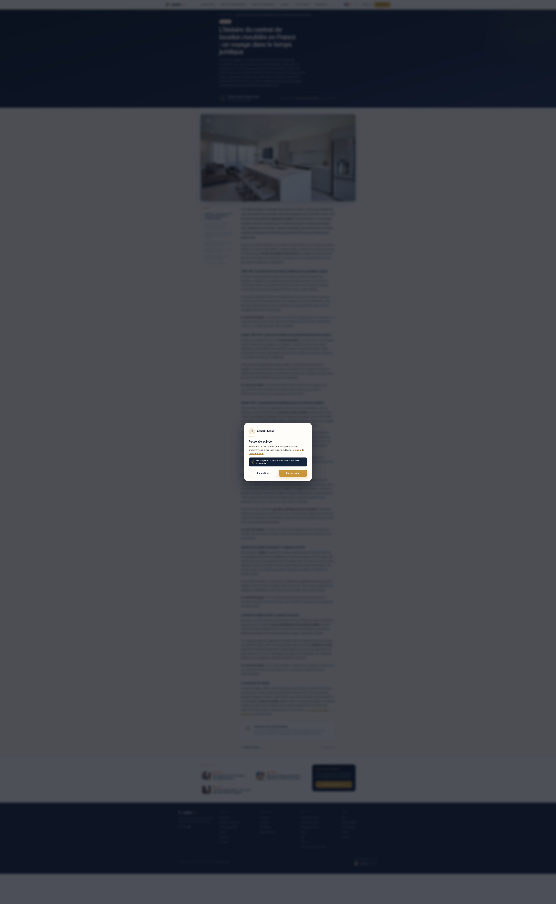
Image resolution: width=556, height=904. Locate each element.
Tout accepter (293, 473)
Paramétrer (263, 473)
